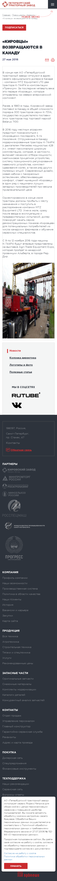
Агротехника (10, 641)
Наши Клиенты (11, 599)
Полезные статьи (21, 372)
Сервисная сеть (12, 789)
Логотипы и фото (21, 365)
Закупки (7, 615)
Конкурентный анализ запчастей (23, 700)
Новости (15, 351)
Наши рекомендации (15, 784)
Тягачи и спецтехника (16, 652)
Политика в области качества (21, 594)
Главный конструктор (16, 726)
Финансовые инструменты (19, 768)
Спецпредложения (14, 763)
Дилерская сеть (12, 758)
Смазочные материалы (17, 684)
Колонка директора (23, 358)
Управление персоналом (18, 721)
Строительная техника (16, 647)
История (7, 604)
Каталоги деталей (13, 694)
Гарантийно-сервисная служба (22, 731)
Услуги (6, 658)
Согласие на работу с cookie (20, 853)
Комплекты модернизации (19, 689)
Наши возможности (14, 583)
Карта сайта (10, 621)
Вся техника (10, 636)
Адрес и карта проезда (17, 742)
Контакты (13, 442)
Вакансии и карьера (15, 610)
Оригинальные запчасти (18, 678)
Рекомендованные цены (17, 663)
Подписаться (14, 27)
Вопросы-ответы (13, 794)
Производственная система (20, 588)
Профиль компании (15, 578)
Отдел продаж (11, 715)
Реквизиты (9, 737)
